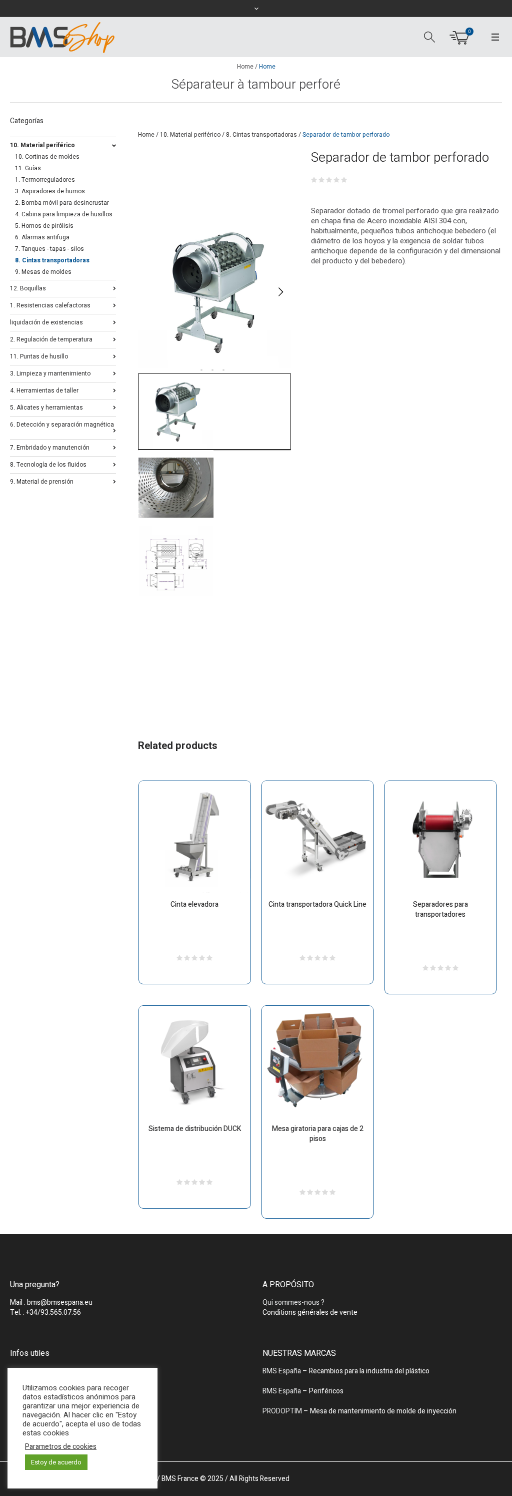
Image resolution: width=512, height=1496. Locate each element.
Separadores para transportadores (440, 909)
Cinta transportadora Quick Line (317, 904)
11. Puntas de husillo (39, 355)
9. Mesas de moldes (43, 271)
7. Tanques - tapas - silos (49, 248)
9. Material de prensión (42, 481)
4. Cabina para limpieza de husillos (63, 214)
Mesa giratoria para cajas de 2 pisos (318, 1134)
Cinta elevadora (194, 904)
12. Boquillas (28, 287)
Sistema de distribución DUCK (194, 1129)
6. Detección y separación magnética (62, 424)
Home (245, 66)
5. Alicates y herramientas (46, 407)
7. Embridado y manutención (50, 447)
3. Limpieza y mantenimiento (50, 373)
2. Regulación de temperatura (51, 338)
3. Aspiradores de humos (50, 191)
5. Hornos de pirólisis (44, 225)
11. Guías (28, 168)
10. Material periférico (190, 134)
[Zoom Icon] (214, 291)
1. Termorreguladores (45, 179)
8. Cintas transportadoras (261, 134)
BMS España (281, 1371)
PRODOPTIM (282, 1411)
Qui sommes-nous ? (293, 1302)
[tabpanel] (214, 291)
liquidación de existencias (46, 321)
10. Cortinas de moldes (47, 156)
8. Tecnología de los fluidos (48, 464)
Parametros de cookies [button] (60, 1447)
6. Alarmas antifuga (42, 237)
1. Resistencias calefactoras (50, 304)
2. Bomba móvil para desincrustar (62, 202)
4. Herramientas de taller (44, 390)
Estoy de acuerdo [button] (56, 1462)
